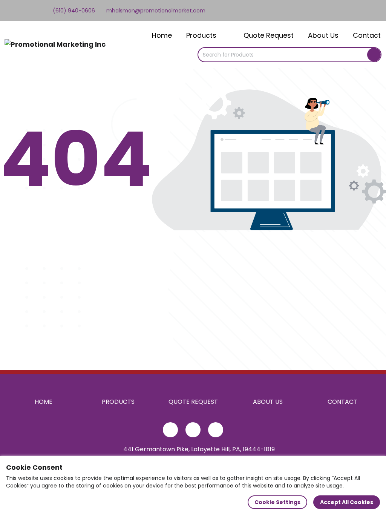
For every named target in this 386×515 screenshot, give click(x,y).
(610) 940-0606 (73, 10)
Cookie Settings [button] (277, 502)
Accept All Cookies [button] (346, 502)
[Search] (374, 54)
